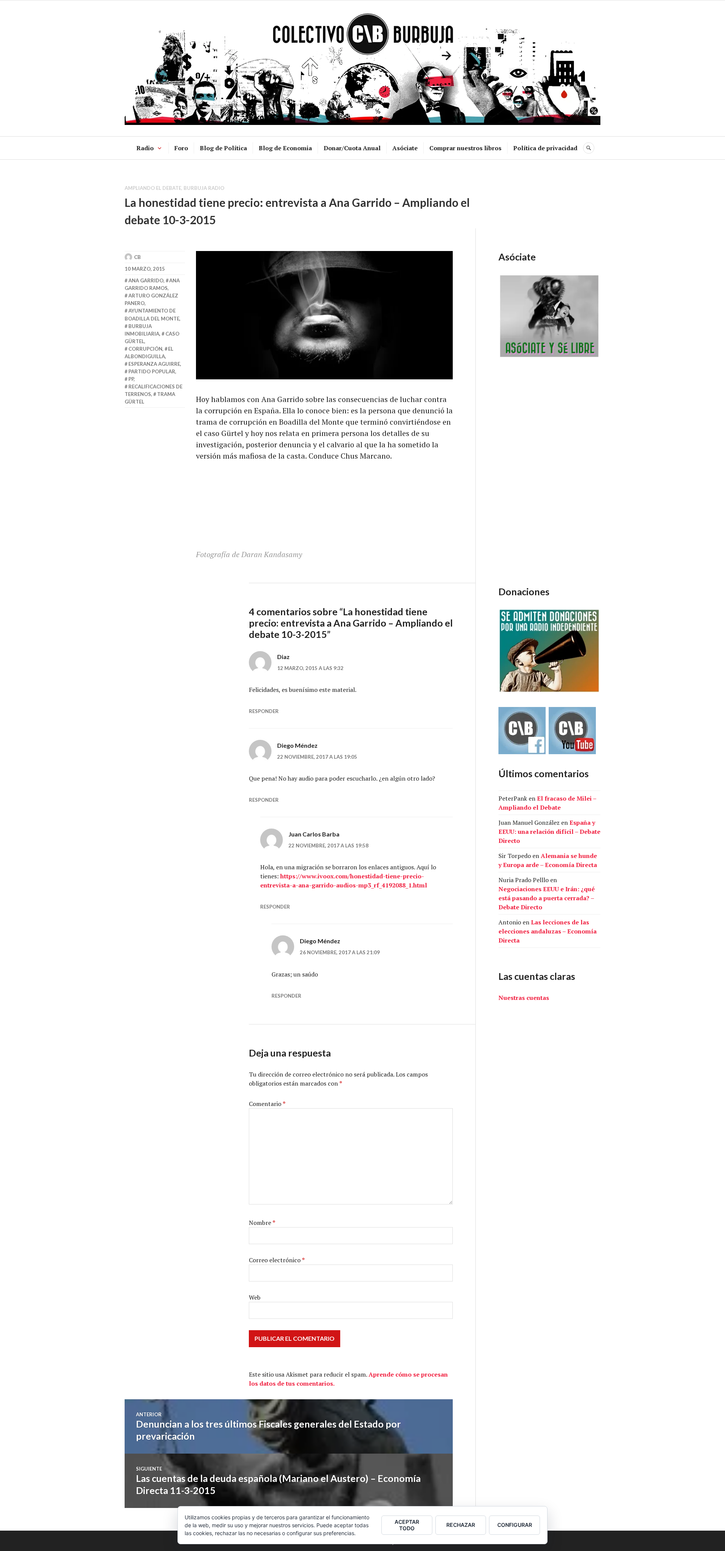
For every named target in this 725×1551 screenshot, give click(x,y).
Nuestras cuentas (523, 997)
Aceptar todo (407, 1525)
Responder (264, 711)
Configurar (514, 1525)
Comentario (267, 1104)
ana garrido (146, 280)
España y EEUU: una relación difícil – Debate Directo (549, 831)
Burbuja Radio (204, 188)
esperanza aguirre (154, 364)
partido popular (151, 371)
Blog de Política (223, 148)
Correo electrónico (277, 1260)
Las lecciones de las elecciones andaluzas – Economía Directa (547, 931)
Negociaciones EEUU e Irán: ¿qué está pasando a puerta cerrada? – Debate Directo (546, 898)
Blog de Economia (285, 148)
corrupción (145, 349)
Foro (181, 148)
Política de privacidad (545, 148)
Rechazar (460, 1525)
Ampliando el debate (153, 188)
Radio (145, 148)
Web (255, 1297)
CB (137, 257)
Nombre (262, 1222)
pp (131, 379)
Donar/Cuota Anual (352, 148)
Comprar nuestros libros (465, 148)
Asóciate (405, 148)
